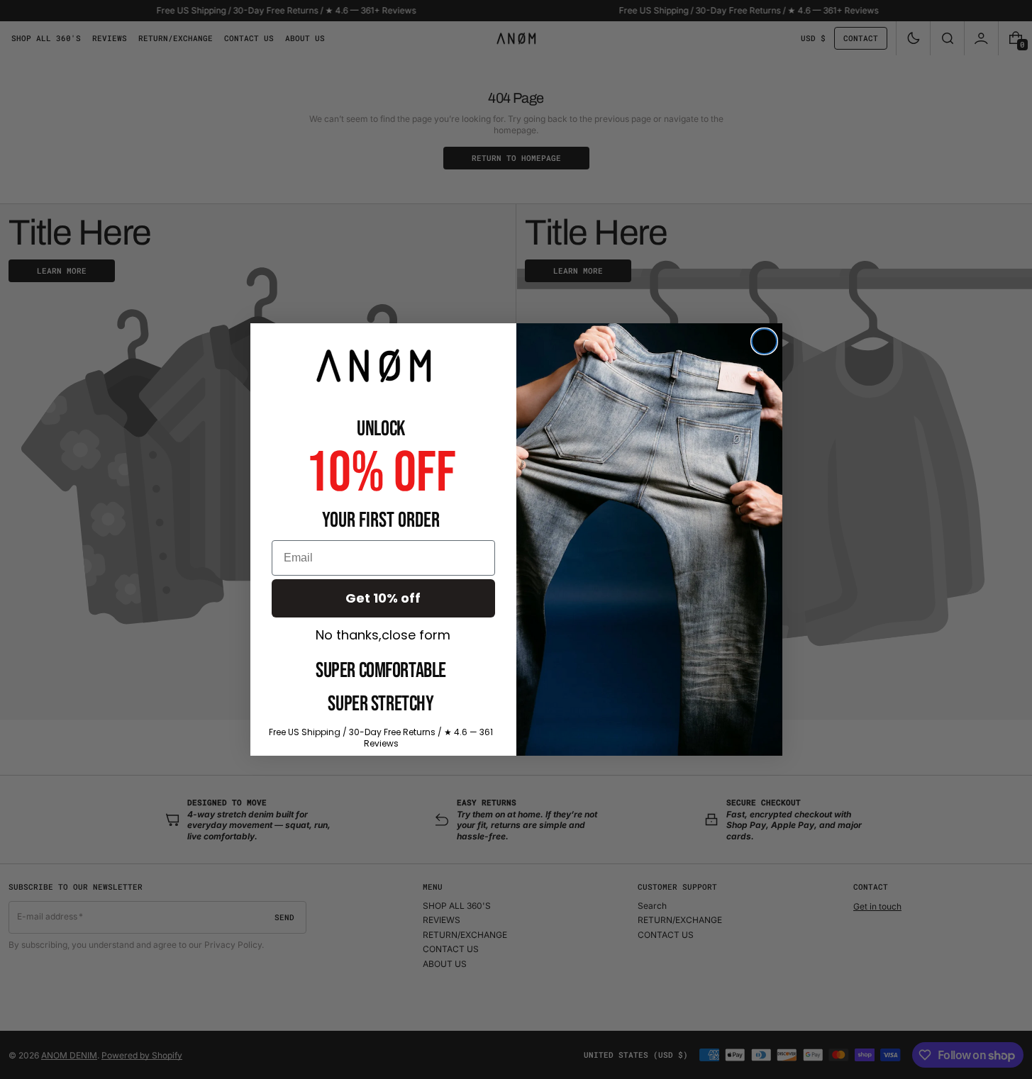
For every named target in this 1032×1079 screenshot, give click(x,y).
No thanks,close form (383, 635)
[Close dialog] (764, 341)
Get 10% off (383, 598)
